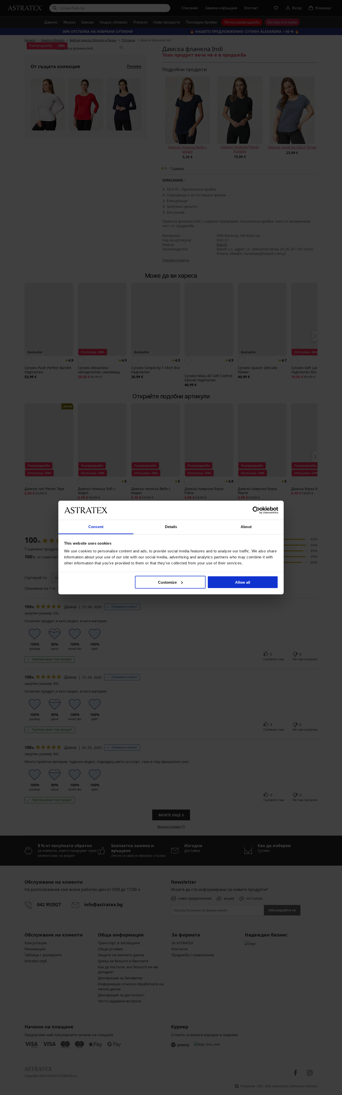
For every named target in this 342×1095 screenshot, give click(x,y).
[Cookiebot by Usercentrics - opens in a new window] (256, 510)
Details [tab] (171, 527)
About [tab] (246, 527)
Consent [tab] (95, 527)
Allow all (242, 582)
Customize (167, 582)
